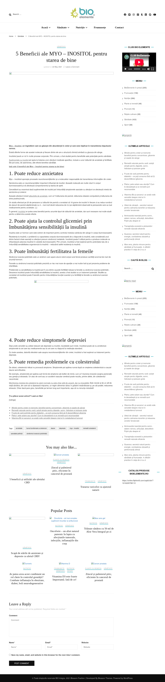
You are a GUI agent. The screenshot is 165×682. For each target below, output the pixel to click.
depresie (62, 428)
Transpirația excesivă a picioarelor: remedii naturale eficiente (138, 227)
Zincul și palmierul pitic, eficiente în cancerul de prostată (61, 470)
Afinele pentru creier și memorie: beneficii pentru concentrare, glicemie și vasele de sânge (48, 407)
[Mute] (148, 69)
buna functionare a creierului (37, 428)
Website (85, 642)
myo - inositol (74, 428)
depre (53, 428)
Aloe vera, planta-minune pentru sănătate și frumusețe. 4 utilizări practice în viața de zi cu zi (137, 247)
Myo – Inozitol (15, 145)
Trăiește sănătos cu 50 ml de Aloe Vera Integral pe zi (99, 530)
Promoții (127, 109)
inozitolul (21, 211)
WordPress (128, 678)
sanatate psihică (16, 433)
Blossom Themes (105, 678)
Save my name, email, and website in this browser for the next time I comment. (45, 655)
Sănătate (62, 27)
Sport (70, 571)
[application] (139, 62)
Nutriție (80, 27)
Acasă (44, 27)
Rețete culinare (130, 114)
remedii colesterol (89, 428)
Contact (119, 27)
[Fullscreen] (152, 69)
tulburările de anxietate (38, 196)
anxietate (19, 428)
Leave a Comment (72, 67)
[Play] (125, 69)
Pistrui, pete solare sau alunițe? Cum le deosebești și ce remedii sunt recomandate (45, 415)
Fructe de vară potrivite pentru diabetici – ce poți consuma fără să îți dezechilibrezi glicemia (49, 413)
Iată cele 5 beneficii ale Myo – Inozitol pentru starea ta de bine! (36, 166)
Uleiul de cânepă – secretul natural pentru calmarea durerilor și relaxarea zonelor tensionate (139, 208)
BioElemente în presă (133, 87)
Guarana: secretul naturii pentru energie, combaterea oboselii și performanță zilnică (137, 236)
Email (48, 642)
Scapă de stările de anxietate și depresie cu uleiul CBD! (27, 555)
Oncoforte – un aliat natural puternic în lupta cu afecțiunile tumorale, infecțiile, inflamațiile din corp (64, 537)
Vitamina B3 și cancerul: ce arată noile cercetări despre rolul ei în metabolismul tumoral (47, 418)
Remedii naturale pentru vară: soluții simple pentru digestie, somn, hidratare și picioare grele (49, 410)
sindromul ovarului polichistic (37, 433)
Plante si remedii (61, 460)
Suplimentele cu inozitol (18, 160)
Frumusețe (100, 27)
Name (12, 642)
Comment (13, 615)
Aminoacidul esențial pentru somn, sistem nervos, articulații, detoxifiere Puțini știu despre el (138, 218)
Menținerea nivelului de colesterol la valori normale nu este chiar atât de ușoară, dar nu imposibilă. (49, 383)
